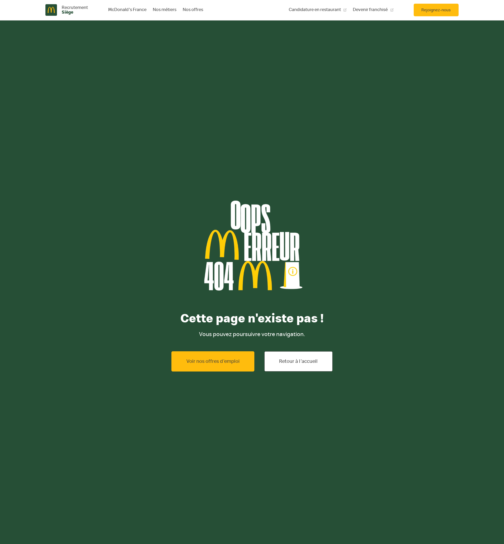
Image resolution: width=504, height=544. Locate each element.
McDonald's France (127, 10)
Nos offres (193, 10)
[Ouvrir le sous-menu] (164, 10)
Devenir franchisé (370, 10)
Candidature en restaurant (315, 10)
